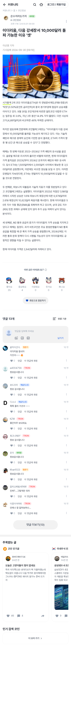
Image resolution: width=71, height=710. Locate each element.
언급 (20, 360)
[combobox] (59, 319)
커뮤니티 (7, 10)
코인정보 (22, 10)
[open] (66, 360)
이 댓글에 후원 (30, 360)
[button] (43, 616)
